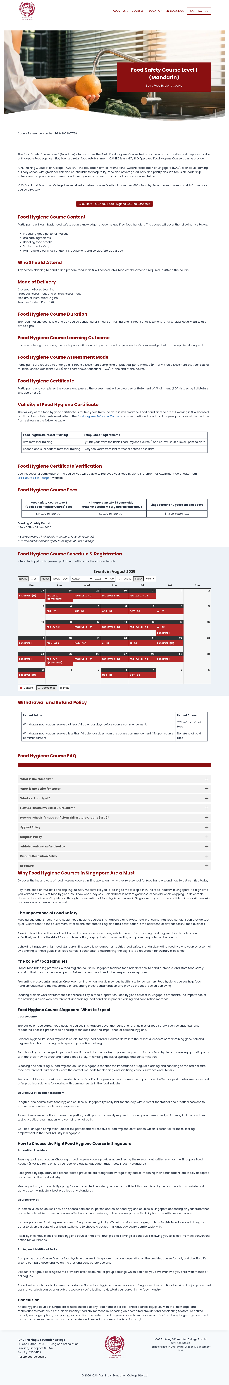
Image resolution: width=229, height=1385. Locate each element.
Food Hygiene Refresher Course (98, 416)
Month (46, 578)
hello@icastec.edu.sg (32, 1357)
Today (139, 578)
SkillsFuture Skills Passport (35, 478)
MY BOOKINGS (175, 11)
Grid (23, 579)
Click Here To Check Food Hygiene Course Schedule (114, 204)
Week (56, 578)
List (34, 579)
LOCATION (155, 11)
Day (65, 578)
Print (64, 688)
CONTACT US (199, 11)
